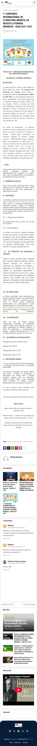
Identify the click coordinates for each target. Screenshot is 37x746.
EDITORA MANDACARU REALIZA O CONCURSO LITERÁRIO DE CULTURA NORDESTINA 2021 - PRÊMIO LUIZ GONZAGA (27, 486)
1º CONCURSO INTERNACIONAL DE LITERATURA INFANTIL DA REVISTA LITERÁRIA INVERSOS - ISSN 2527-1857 (10, 508)
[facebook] (10, 731)
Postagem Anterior (8, 604)
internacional (18, 441)
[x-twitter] (14, 731)
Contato (25, 742)
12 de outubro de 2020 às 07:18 (16, 546)
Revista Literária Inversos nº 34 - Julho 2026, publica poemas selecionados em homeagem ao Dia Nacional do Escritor (23, 660)
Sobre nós (18, 742)
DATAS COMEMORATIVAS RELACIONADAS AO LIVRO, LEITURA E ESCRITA (15, 623)
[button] (2, 2)
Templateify (14, 739)
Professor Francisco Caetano (17, 561)
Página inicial (7, 10)
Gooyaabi (30, 739)
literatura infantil (27, 441)
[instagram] (23, 731)
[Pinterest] (16, 448)
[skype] (27, 731)
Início (11, 742)
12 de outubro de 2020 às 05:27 (16, 527)
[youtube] (18, 731)
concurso (15, 10)
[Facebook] (4, 448)
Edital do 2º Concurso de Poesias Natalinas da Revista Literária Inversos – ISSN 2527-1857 (10, 486)
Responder (6, 538)
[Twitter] (8, 448)
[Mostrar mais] (24, 448)
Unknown (11, 525)
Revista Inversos (16, 457)
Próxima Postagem (29, 604)
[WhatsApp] (12, 448)
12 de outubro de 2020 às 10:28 (16, 563)
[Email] (20, 448)
